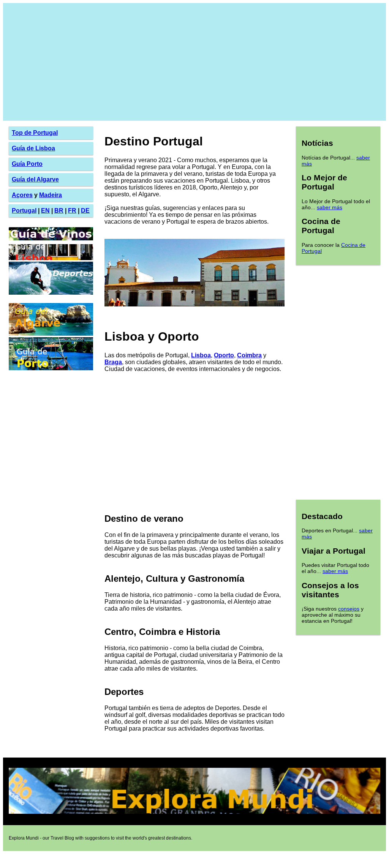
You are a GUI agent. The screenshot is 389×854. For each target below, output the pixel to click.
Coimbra (249, 355)
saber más (329, 207)
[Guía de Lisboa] (51, 258)
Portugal (24, 210)
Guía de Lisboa (33, 148)
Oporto (224, 355)
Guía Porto (27, 164)
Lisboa (201, 355)
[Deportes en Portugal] (51, 292)
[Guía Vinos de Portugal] (51, 240)
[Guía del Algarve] (51, 333)
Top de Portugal (35, 132)
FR (72, 210)
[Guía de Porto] (51, 368)
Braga (113, 362)
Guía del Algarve (35, 179)
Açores (22, 195)
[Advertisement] (194, 62)
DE (85, 210)
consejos (348, 609)
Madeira (50, 195)
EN (45, 210)
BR (58, 210)
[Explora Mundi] (194, 812)
